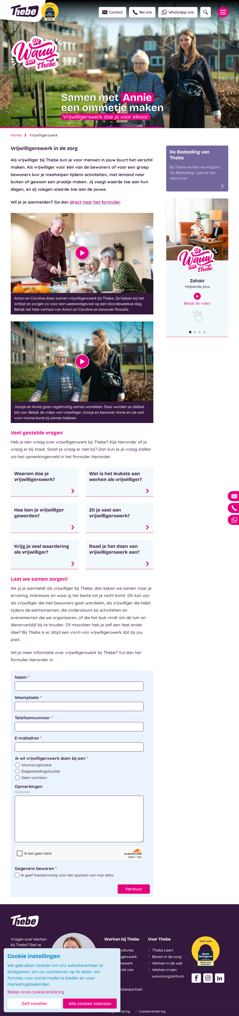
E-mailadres (28, 738)
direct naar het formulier (95, 202)
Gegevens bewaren (36, 868)
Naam (22, 677)
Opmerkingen (28, 786)
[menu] (223, 12)
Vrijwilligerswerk (123, 956)
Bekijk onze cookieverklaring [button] (35, 992)
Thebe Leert (162, 950)
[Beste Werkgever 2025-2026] (50, 12)
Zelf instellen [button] (34, 1003)
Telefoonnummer (34, 717)
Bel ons (145, 12)
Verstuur (133, 889)
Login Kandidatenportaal (125, 986)
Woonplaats (28, 697)
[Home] (25, 11)
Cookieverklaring (152, 1011)
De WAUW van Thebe (121, 972)
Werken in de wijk (167, 963)
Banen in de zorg (166, 956)
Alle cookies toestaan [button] (90, 1003)
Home (16, 135)
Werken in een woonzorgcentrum (168, 972)
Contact (116, 12)
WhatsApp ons (181, 12)
